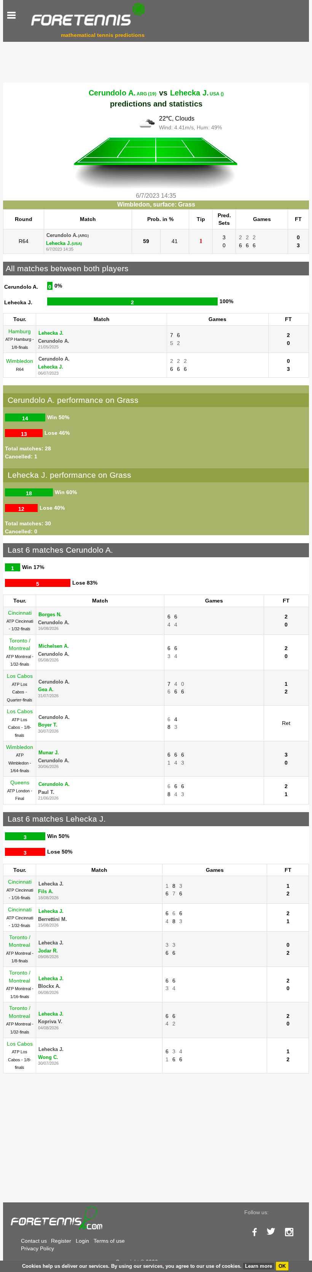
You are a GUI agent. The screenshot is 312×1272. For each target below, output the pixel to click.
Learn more (258, 1266)
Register (61, 1241)
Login (82, 1241)
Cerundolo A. (122, 93)
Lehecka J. (197, 93)
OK (282, 1266)
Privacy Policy (37, 1248)
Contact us (34, 1241)
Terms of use (109, 1241)
